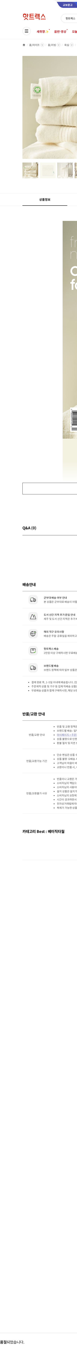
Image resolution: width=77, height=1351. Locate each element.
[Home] (23, 44)
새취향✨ (43, 31)
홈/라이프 (34, 45)
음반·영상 (60, 31)
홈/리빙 (52, 45)
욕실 (66, 45)
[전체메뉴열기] (26, 31)
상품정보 (44, 199)
